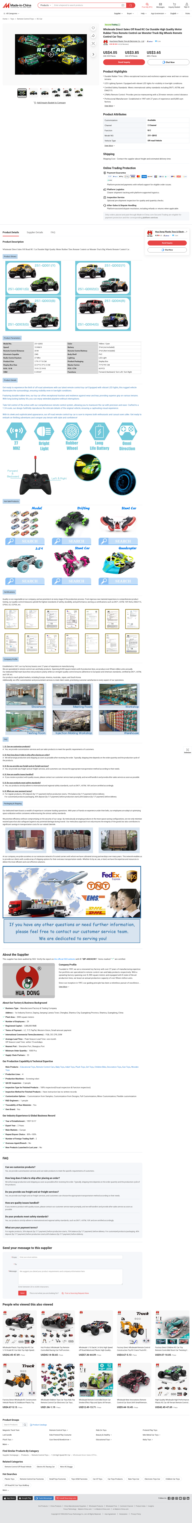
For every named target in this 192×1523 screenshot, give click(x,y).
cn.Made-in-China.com (121, 1509)
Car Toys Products (115, 1479)
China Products (55, 1506)
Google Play (25, 1498)
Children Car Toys (173, 1479)
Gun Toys (126, 1067)
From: (14, 1257)
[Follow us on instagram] (176, 1498)
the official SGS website (64, 959)
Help (143, 13)
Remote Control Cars (45, 1067)
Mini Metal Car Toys (151, 1435)
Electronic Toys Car (152, 1479)
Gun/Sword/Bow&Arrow (59, 1439)
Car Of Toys (97, 1479)
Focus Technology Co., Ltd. (77, 1514)
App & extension (157, 13)
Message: (13, 1271)
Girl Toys (90, 1067)
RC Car (39, 19)
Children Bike (100, 1067)
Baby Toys (60, 1067)
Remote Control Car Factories (32, 1479)
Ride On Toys (101, 1430)
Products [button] (44, 5)
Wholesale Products (96, 1506)
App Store (9, 1498)
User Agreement (110, 1514)
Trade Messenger (44, 1498)
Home (5, 19)
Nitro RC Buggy (66, 1466)
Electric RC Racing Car (46, 1466)
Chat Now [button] (170, 62)
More (5, 1490)
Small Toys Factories (57, 1479)
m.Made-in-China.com (102, 1509)
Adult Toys (70, 1067)
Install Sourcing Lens (67, 1498)
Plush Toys (80, 1067)
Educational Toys (27, 1067)
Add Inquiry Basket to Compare (51, 102)
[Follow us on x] (172, 1498)
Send (22, 1293)
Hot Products (43, 1506)
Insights (151, 1506)
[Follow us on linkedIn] (188, 1498)
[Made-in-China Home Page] (17, 5)
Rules (187, 13)
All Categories (11, 13)
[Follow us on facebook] (169, 1498)
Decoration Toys (114, 1067)
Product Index (141, 1506)
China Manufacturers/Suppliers (75, 1506)
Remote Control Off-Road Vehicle (18, 1466)
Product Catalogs (39, 1424)
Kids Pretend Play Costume (60, 1435)
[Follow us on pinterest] (184, 1498)
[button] (123, 5)
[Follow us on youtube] (180, 1498)
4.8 (158, 235)
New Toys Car (133, 1479)
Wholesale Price (111, 1506)
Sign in (186, 7)
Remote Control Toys (25, 19)
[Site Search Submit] (130, 5)
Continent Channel (126, 1506)
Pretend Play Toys (150, 1430)
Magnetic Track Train (11, 1430)
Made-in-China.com (85, 1509)
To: (16, 1264)
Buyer (129, 13)
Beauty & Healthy (103, 1435)
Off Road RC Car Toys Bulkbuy (17, 1485)
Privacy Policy (136, 1514)
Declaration (123, 1514)
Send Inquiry (124, 62)
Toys (12, 19)
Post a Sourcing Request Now (75, 1293)
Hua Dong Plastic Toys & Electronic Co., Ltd (126, 41)
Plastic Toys (9, 1479)
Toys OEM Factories (79, 1479)
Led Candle (7, 1435)
